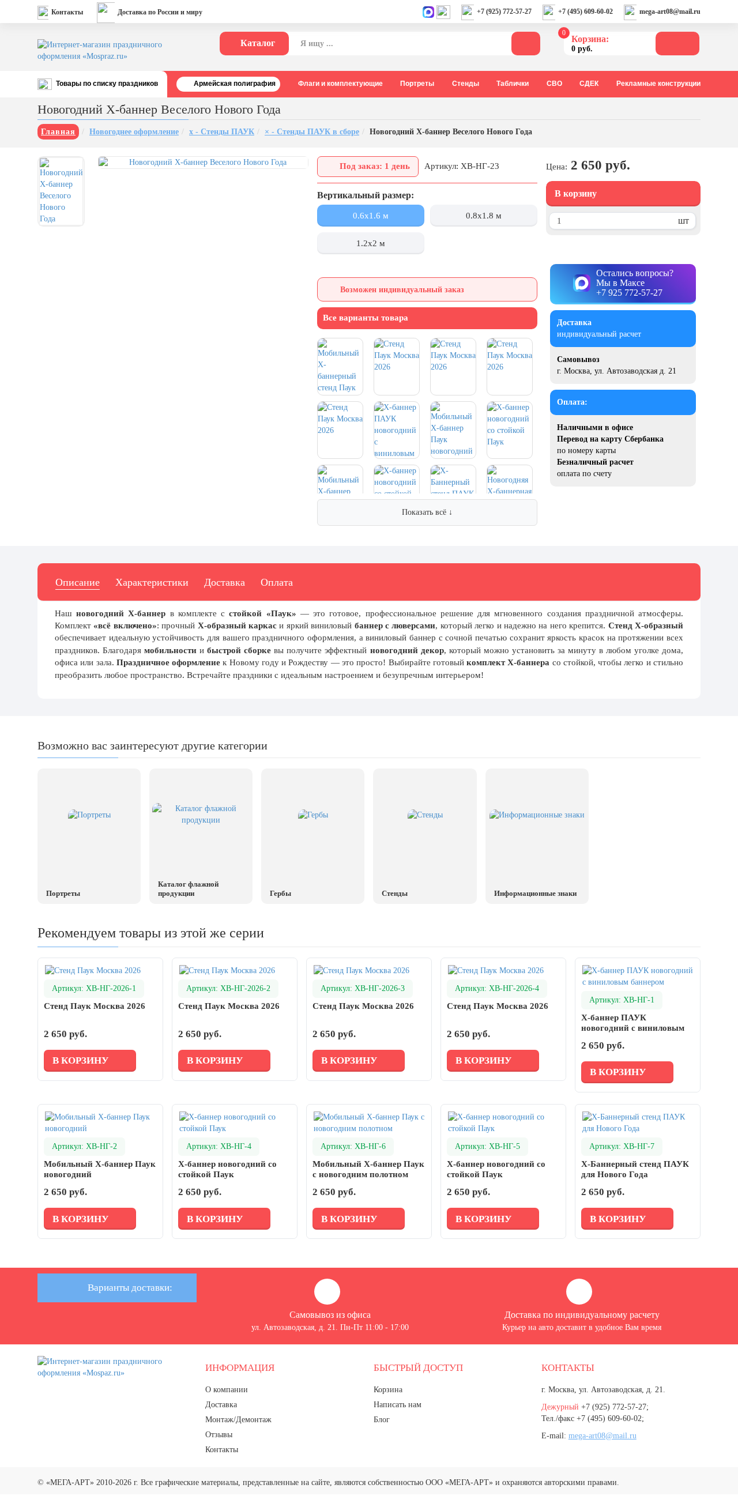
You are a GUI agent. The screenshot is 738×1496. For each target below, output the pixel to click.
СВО (554, 84)
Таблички (512, 84)
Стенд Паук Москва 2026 (94, 1006)
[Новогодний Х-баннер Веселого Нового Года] (61, 191)
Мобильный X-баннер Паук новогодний (100, 1169)
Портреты (417, 84)
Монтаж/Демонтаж (238, 1419)
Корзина (388, 1389)
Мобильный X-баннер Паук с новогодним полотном (368, 1169)
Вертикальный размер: (365, 195)
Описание (77, 582)
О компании (226, 1389)
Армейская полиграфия (235, 84)
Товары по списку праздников (107, 84)
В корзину (576, 193)
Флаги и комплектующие (340, 84)
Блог (382, 1419)
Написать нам (397, 1404)
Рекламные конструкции (658, 84)
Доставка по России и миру (160, 12)
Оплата (277, 582)
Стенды (465, 84)
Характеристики (152, 582)
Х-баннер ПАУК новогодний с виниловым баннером (632, 1028)
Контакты (67, 12)
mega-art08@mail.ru (670, 11)
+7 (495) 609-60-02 (585, 11)
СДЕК (588, 84)
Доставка (224, 582)
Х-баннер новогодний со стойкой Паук (227, 1169)
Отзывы (218, 1434)
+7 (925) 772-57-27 (504, 11)
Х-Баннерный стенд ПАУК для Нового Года (635, 1169)
